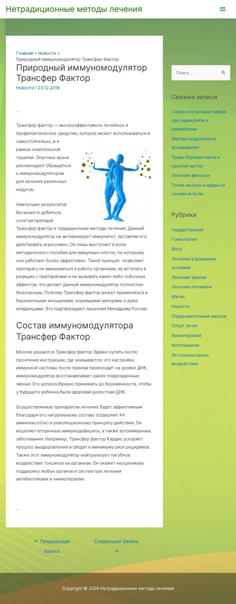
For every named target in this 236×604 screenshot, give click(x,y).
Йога (177, 249)
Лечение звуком (189, 277)
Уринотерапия (186, 335)
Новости (25, 87)
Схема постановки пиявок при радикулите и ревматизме (199, 120)
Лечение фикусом (191, 175)
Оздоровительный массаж (199, 316)
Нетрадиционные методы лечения (74, 9)
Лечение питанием (192, 286)
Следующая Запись (116, 543)
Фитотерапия (185, 345)
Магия (178, 296)
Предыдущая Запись (52, 543)
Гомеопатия (184, 239)
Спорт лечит (185, 325)
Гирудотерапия (187, 229)
